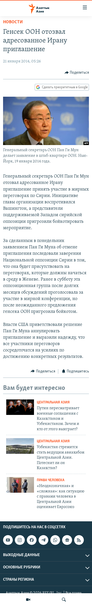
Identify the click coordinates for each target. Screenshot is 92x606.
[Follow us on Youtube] (8, 540)
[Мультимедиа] (28, 599)
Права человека (50, 480)
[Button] (77, 72)
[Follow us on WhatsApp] (55, 540)
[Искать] (64, 599)
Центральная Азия (53, 402)
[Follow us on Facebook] (32, 540)
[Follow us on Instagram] (20, 540)
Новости (13, 22)
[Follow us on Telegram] (43, 540)
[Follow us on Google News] (67, 540)
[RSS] (79, 540)
